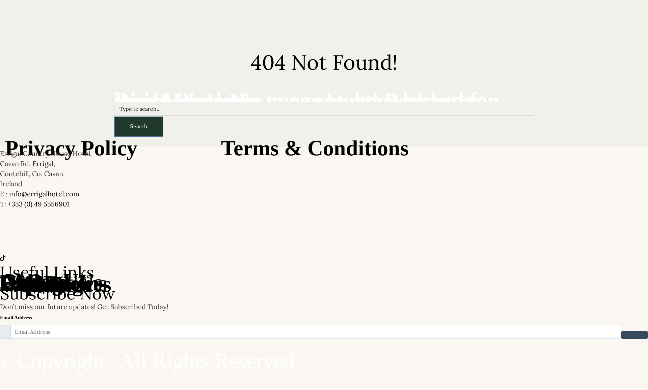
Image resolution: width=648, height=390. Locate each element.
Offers (176, 19)
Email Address (16, 317)
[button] (292, 19)
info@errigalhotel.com (44, 194)
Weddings (261, 19)
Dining (201, 19)
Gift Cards (396, 19)
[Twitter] (324, 258)
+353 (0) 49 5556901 (38, 204)
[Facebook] (324, 254)
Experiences (325, 19)
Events (290, 19)
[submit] (634, 335)
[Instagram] (324, 262)
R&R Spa (230, 19)
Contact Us (361, 19)
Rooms (151, 19)
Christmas (122, 19)
